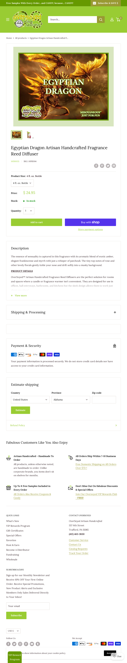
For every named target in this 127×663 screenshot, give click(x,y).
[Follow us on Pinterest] (26, 644)
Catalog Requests (78, 548)
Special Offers (13, 535)
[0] (118, 19)
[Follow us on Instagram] (20, 644)
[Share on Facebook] (96, 165)
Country (15, 392)
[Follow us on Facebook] (8, 644)
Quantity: (16, 210)
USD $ (11, 631)
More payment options (90, 229)
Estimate (20, 410)
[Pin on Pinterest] (102, 165)
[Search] (101, 19)
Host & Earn (12, 545)
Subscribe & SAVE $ (108, 3)
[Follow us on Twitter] (14, 644)
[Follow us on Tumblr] (38, 644)
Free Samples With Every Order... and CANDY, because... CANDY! (39, 3)
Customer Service (78, 540)
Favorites (11, 540)
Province (56, 392)
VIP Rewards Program (18, 525)
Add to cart (36, 222)
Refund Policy (17, 425)
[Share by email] (114, 165)
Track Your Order (78, 553)
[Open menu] (7, 19)
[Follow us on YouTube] (32, 644)
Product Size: (26, 176)
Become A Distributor (18, 549)
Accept (110, 653)
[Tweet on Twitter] (108, 165)
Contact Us (75, 544)
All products (21, 38)
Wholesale (11, 559)
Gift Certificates (14, 530)
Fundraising (12, 554)
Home (9, 38)
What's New (12, 521)
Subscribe (16, 615)
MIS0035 (15, 161)
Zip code (96, 392)
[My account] (112, 19)
